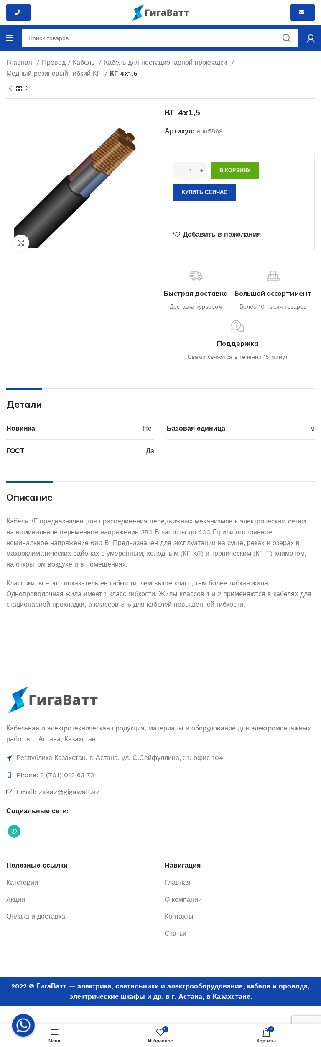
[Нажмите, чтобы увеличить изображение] (21, 243)
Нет (148, 428)
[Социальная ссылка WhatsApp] (14, 831)
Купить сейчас (204, 192)
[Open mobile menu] (10, 38)
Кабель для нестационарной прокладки (166, 62)
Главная (20, 62)
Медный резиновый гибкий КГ (54, 73)
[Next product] (27, 88)
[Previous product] (10, 88)
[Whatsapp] (23, 1025)
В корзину (234, 170)
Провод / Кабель (69, 62)
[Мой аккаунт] (311, 38)
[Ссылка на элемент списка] (160, 758)
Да (150, 451)
